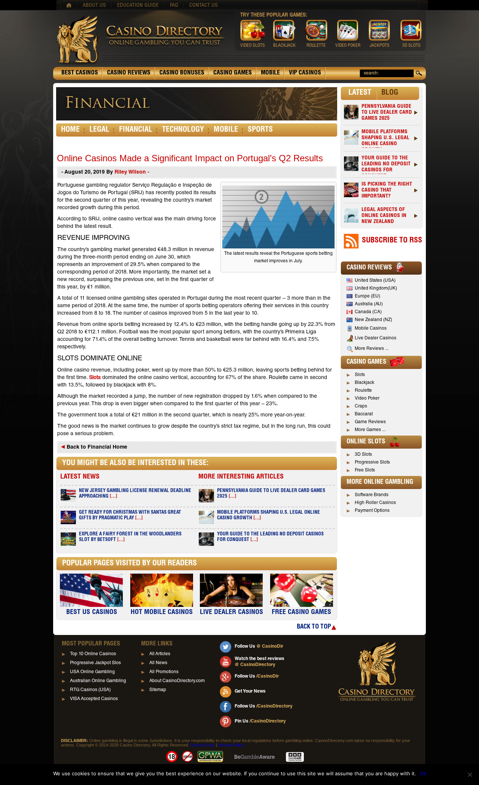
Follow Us (259, 646)
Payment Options (372, 510)
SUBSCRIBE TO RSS (392, 241)
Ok (423, 773)
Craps (361, 406)
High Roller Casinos (375, 503)
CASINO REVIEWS (128, 73)
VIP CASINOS (305, 73)
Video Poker (367, 398)
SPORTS (260, 130)
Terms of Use (202, 745)
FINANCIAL (135, 130)
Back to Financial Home (96, 447)
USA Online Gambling (92, 672)
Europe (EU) (367, 296)
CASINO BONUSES (181, 73)
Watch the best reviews (259, 662)
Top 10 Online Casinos (93, 654)
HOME (70, 130)
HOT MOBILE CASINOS (162, 612)
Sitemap (157, 690)
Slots (95, 378)
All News (158, 663)
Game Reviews (370, 422)
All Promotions (164, 672)
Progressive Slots (372, 462)
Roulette (363, 390)
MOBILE (270, 73)
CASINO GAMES (232, 73)
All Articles (159, 654)
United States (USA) (375, 280)
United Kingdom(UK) (376, 288)
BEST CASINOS (79, 73)
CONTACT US (203, 5)
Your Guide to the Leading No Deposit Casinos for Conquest (386, 165)
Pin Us (260, 721)
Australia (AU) (369, 304)
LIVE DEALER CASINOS (231, 612)
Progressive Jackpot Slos (95, 663)
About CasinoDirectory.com (177, 681)
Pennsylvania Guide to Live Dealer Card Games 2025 (386, 112)
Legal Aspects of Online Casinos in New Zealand (383, 215)
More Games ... (370, 430)
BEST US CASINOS (91, 612)
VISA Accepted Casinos (94, 699)
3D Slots (363, 454)
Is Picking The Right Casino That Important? (386, 190)
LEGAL (99, 130)
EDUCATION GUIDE (138, 5)
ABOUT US (94, 5)
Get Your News (250, 691)
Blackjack (364, 383)
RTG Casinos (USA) (90, 690)
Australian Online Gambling (98, 681)
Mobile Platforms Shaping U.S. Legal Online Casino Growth (385, 138)
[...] (113, 496)
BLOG (389, 93)
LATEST (359, 93)
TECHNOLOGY (183, 130)
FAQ (174, 5)
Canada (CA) (368, 312)
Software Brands (371, 495)
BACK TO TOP (314, 627)
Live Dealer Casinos (375, 338)
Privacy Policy (231, 745)
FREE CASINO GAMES (301, 612)
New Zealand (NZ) (373, 320)
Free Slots (365, 470)
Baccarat (364, 414)
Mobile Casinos (371, 328)
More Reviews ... (371, 348)
